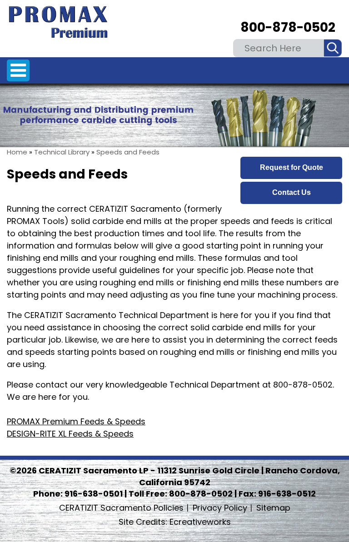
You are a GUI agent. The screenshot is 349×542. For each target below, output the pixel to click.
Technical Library (62, 152)
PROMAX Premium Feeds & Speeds (76, 421)
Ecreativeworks (175, 521)
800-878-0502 (287, 27)
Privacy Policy (220, 507)
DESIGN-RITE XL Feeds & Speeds (70, 433)
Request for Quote (291, 167)
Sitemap (273, 507)
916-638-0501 (94, 493)
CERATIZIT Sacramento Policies (121, 507)
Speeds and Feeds (128, 152)
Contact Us (291, 192)
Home (17, 152)
